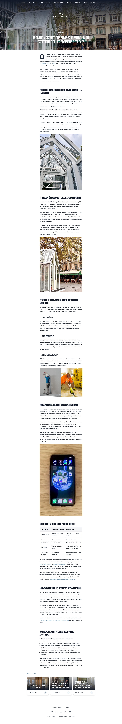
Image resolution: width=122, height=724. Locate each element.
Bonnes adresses (58, 2)
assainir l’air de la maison (48, 63)
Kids (42, 2)
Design (35, 2)
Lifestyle (69, 2)
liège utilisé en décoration (60, 564)
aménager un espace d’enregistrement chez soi (62, 579)
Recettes (77, 2)
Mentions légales (57, 707)
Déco (23, 2)
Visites (48, 2)
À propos (67, 707)
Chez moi (92, 2)
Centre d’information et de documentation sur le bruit (55, 620)
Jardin (85, 2)
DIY (29, 2)
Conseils (61, 33)
